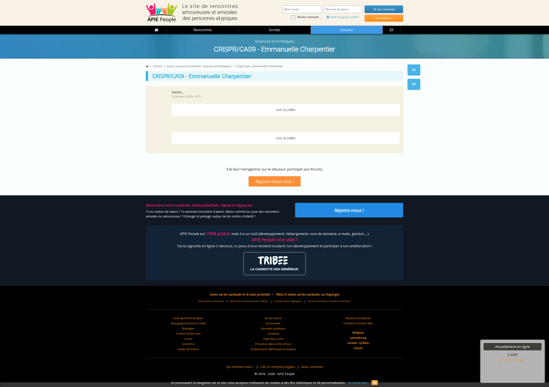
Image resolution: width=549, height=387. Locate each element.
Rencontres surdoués (211, 301)
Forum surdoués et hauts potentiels (329, 301)
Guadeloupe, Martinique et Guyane (273, 349)
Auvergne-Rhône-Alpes (188, 318)
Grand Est (188, 344)
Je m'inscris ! (384, 18)
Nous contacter (312, 367)
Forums (347, 29)
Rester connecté (308, 17)
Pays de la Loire (273, 339)
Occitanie (273, 333)
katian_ (177, 92)
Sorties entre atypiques (288, 301)
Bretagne (188, 328)
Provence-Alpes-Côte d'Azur (273, 344)
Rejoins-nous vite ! (274, 181)
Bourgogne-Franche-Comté (188, 323)
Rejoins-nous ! (349, 210)
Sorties (274, 29)
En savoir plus (357, 383)
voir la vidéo (286, 109)
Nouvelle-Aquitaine (273, 328)
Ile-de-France (273, 318)
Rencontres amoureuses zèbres (249, 301)
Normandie (273, 323)
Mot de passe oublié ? (345, 17)
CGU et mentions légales (277, 367)
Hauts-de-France (188, 349)
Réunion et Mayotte (358, 318)
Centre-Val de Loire (188, 333)
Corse (188, 339)
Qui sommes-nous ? (240, 367)
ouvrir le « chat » (514, 360)
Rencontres (202, 29)
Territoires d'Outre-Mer (358, 323)
